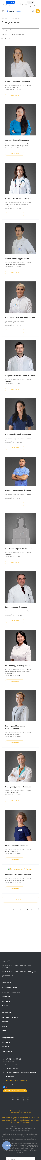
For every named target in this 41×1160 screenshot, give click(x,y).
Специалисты (8, 1038)
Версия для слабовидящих (16, 1080)
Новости (5, 1022)
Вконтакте (13, 1099)
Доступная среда (9, 987)
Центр (30, 2)
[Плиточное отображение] (2, 38)
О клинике (6, 983)
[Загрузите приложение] (4, 1086)
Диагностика (7, 976)
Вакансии (6, 996)
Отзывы (5, 1005)
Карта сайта (7, 1051)
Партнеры (6, 1001)
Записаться (15, 272)
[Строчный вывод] (5, 38)
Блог (4, 1031)
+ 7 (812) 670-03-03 (13, 1059)
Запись (6, 1145)
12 (31, 909)
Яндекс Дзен (23, 1099)
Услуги (5, 961)
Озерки (11, 2)
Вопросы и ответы (10, 1017)
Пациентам (7, 1012)
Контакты (6, 1047)
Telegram (18, 1099)
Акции (4, 1026)
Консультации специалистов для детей (19, 972)
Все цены (6, 1042)
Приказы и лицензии (11, 992)
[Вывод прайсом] (8, 38)
